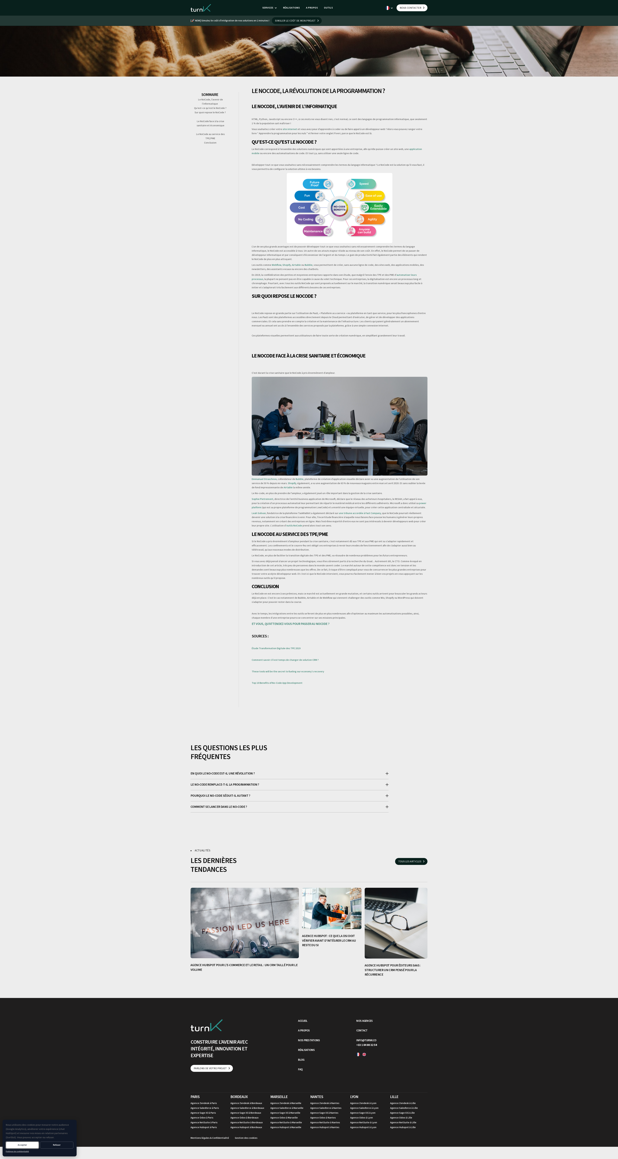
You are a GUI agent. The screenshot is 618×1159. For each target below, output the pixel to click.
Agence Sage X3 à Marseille (285, 1113)
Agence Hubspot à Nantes (324, 1127)
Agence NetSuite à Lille (403, 1122)
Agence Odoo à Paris (202, 1117)
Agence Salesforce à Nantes (325, 1108)
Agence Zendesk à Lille (403, 1103)
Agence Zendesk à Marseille (285, 1103)
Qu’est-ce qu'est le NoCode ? (210, 108)
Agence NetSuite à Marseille (286, 1122)
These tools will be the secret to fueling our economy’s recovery (288, 671)
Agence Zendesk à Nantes (324, 1103)
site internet (290, 129)
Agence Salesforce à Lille (404, 1108)
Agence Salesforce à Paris (205, 1108)
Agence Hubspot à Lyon (363, 1127)
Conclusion (210, 142)
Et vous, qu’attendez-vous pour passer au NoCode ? (290, 624)
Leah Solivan (259, 513)
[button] (269, 8)
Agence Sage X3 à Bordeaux (245, 1113)
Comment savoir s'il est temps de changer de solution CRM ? (285, 660)
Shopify (286, 265)
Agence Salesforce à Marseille (286, 1108)
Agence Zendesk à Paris (204, 1103)
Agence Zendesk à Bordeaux (246, 1103)
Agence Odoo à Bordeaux (244, 1117)
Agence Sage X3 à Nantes (324, 1113)
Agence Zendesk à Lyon (363, 1103)
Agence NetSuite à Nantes (325, 1122)
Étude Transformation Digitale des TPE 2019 (276, 648)
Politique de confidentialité (17, 1151)
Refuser (57, 1145)
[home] (201, 8)
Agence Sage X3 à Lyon (362, 1113)
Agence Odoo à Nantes (323, 1117)
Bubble (309, 265)
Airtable (296, 265)
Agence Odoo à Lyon (361, 1117)
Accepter (22, 1145)
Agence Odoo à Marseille (284, 1117)
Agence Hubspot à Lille (403, 1127)
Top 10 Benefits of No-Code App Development (277, 683)
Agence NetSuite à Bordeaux (246, 1122)
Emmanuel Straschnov (264, 479)
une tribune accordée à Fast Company (360, 513)
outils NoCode (294, 525)
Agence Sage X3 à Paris (203, 1113)
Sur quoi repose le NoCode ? (210, 112)
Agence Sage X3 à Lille (402, 1113)
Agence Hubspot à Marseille (285, 1127)
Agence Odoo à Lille (401, 1117)
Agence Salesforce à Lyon (364, 1108)
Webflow (276, 265)
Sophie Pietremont (262, 499)
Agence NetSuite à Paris (204, 1122)
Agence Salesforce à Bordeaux (247, 1108)
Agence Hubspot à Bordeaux (246, 1127)
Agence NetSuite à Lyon (363, 1122)
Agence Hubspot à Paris (204, 1127)
